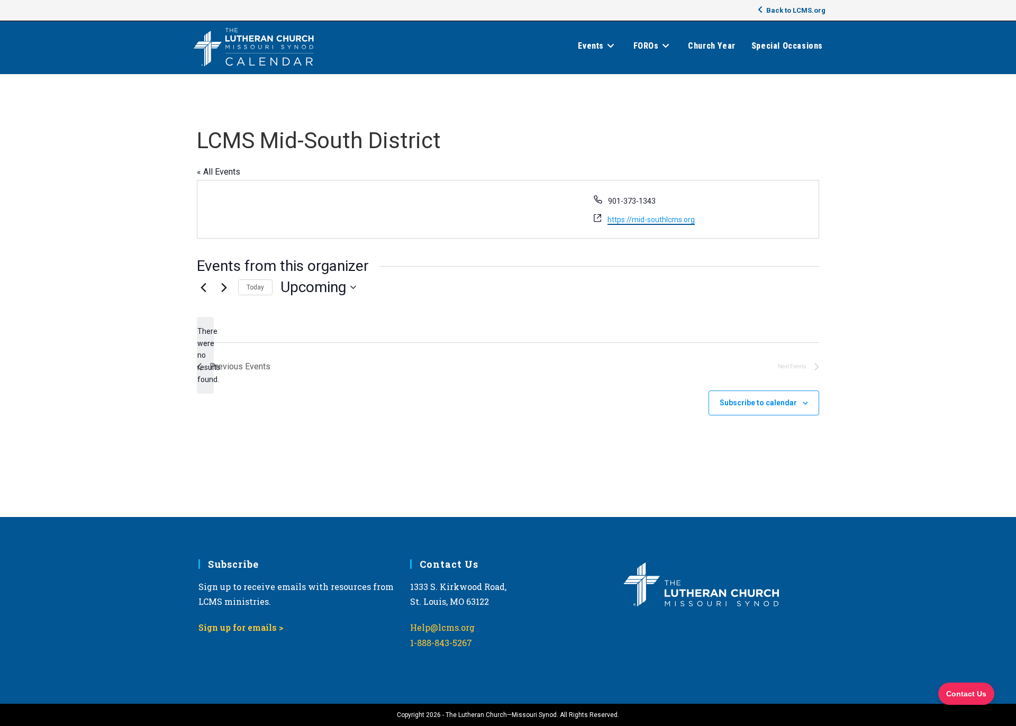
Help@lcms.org (442, 627)
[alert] (205, 355)
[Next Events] (223, 287)
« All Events (218, 172)
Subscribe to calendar (758, 402)
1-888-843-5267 (441, 642)
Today (255, 287)
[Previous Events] (203, 287)
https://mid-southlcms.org (651, 219)
